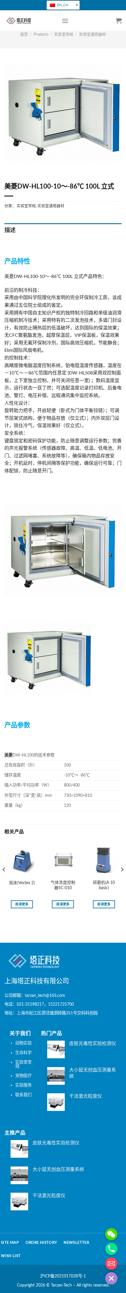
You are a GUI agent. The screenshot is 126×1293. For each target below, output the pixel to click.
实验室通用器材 (92, 34)
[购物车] (119, 20)
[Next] (122, 881)
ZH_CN (62, 5)
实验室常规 (63, 34)
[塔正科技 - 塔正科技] (28, 20)
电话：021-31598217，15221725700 (39, 1004)
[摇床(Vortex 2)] (22, 860)
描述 (10, 230)
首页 (24, 34)
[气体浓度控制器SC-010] (63, 860)
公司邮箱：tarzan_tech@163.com (34, 995)
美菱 (9, 276)
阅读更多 (21, 904)
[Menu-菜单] (65, 21)
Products (41, 34)
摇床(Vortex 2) (22, 883)
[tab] (63, 230)
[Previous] (4, 881)
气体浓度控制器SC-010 (63, 885)
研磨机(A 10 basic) (104, 885)
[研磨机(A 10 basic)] (104, 860)
